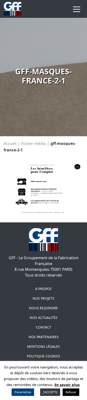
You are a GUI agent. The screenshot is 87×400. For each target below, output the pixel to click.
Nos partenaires (44, 337)
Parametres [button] (22, 392)
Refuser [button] (70, 392)
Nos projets (43, 298)
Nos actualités (44, 317)
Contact (43, 327)
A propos (43, 288)
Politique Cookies (43, 356)
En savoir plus (67, 384)
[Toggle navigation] (76, 9)
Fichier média (33, 143)
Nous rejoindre (43, 308)
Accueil (10, 143)
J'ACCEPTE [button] (50, 392)
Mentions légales (43, 346)
